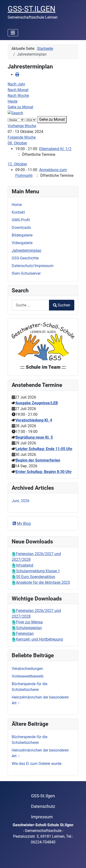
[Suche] (15, 112)
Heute (12, 101)
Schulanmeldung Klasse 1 (38, 571)
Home (17, 204)
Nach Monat (18, 90)
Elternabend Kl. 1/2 (55, 149)
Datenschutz (43, 806)
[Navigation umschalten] (13, 32)
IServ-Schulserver (26, 273)
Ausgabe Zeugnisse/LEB (37, 403)
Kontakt (18, 212)
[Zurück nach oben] (77, 859)
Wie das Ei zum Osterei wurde (36, 763)
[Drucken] (17, 74)
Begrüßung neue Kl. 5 (34, 437)
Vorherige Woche (22, 126)
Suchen (64, 305)
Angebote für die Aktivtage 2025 (43, 582)
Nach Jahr (16, 84)
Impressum (42, 817)
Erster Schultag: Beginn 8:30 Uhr (44, 471)
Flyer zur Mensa (29, 622)
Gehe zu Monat (20, 107)
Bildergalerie (22, 235)
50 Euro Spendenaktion (35, 576)
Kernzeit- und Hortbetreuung (39, 639)
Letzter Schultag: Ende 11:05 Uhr (44, 449)
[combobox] (30, 305)
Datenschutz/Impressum (33, 265)
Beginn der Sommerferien (38, 460)
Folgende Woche (22, 137)
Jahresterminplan (26, 250)
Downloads (21, 227)
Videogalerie (22, 243)
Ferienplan (25, 633)
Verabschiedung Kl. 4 (34, 420)
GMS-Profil (21, 220)
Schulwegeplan (29, 628)
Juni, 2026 (20, 501)
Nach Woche (18, 95)
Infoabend (24, 565)
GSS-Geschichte (25, 258)
